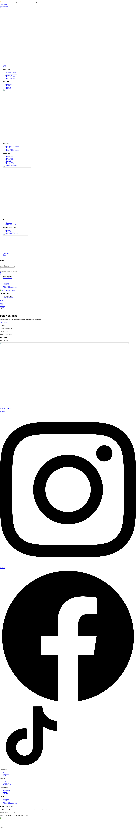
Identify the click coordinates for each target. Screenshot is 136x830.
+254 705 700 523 (5, 408)
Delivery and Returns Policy (10, 803)
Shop (4, 781)
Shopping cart (6, 790)
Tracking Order (7, 784)
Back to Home (3, 322)
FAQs (4, 775)
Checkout (5, 793)
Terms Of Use (6, 802)
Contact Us (6, 774)
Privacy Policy (6, 799)
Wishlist (5, 792)
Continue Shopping (8, 278)
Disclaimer (5, 800)
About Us (5, 772)
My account (6, 783)
